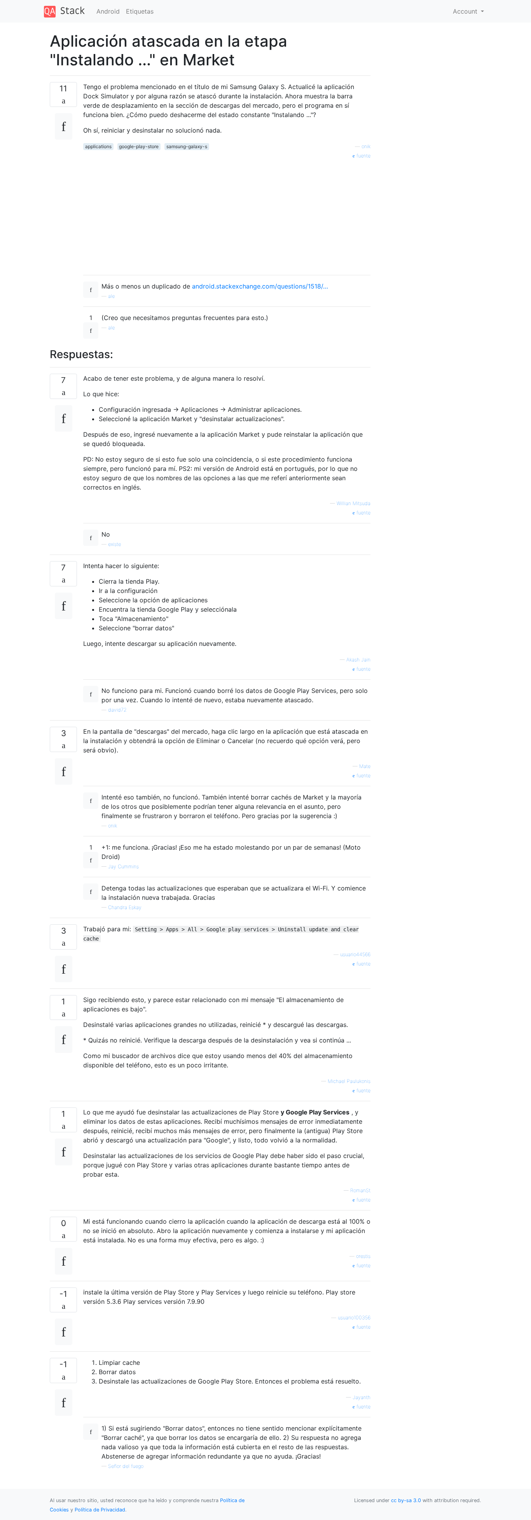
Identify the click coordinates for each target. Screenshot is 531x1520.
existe (114, 544)
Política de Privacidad (100, 1510)
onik (366, 146)
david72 (117, 710)
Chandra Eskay (124, 907)
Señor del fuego (125, 1466)
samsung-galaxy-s (186, 146)
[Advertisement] (226, 214)
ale (111, 296)
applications (98, 146)
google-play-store (139, 146)
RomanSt (360, 1190)
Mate (364, 766)
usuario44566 (355, 954)
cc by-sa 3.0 (406, 1500)
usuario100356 (354, 1318)
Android (108, 11)
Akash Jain (358, 660)
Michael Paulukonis (349, 1081)
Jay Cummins (123, 866)
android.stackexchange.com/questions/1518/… (260, 286)
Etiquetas (140, 11)
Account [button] (466, 11)
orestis (363, 1256)
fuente (362, 156)
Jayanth (361, 1397)
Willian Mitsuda (353, 503)
